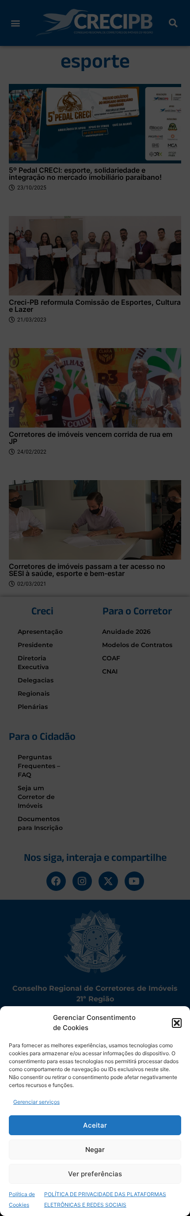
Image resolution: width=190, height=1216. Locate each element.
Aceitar (95, 1125)
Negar (95, 1149)
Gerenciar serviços (36, 1102)
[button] (176, 1023)
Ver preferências (95, 1174)
